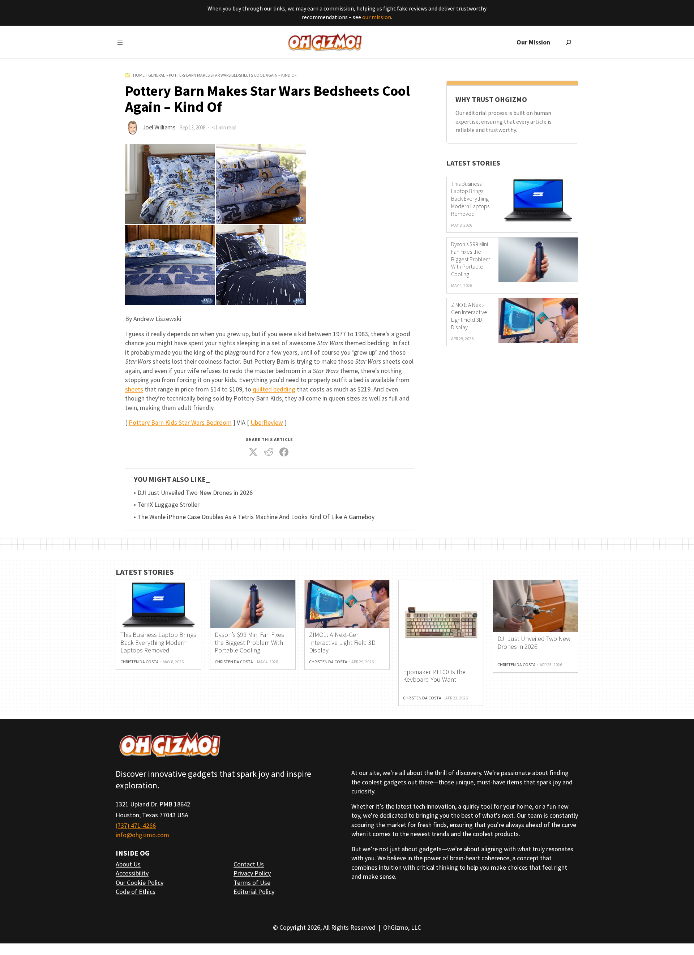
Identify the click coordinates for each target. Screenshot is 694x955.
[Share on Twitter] (253, 452)
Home (139, 75)
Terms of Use (252, 882)
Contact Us (249, 864)
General (156, 75)
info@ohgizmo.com (142, 835)
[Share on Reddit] (268, 452)
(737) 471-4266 (136, 825)
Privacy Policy (252, 873)
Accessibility (132, 873)
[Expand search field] (568, 42)
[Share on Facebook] (284, 452)
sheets (134, 389)
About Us (128, 864)
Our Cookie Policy (139, 882)
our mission (376, 17)
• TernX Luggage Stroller (167, 505)
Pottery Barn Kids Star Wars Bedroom (180, 422)
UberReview (266, 422)
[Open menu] (120, 42)
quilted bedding (274, 389)
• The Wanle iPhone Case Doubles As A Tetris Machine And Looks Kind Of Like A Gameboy (254, 517)
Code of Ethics (135, 891)
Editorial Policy (254, 891)
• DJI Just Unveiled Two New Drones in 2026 (193, 493)
